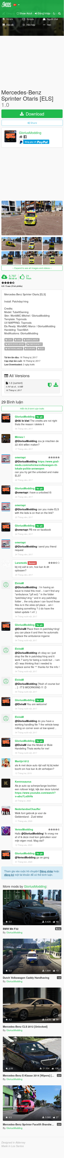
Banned (32, 563)
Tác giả (39, 416)
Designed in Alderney (13, 1142)
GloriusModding (30, 132)
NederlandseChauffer (27, 809)
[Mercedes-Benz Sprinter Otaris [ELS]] (32, 218)
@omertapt (21, 492)
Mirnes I (19, 437)
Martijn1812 (22, 761)
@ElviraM (20, 629)
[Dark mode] (54, 13)
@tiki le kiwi (22, 420)
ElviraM (19, 583)
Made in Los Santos (12, 1146)
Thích (28, 278)
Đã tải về (13, 278)
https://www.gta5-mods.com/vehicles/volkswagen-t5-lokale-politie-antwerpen (37, 465)
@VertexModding (25, 857)
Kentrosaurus (23, 781)
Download (34, 114)
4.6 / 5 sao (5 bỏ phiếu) (12, 286)
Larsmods (21, 562)
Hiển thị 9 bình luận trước (32, 408)
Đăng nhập (46, 871)
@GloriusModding (26, 441)
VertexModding (24, 829)
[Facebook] (25, 136)
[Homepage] (21, 136)
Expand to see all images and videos (32, 267)
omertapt (20, 457)
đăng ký (9, 874)
